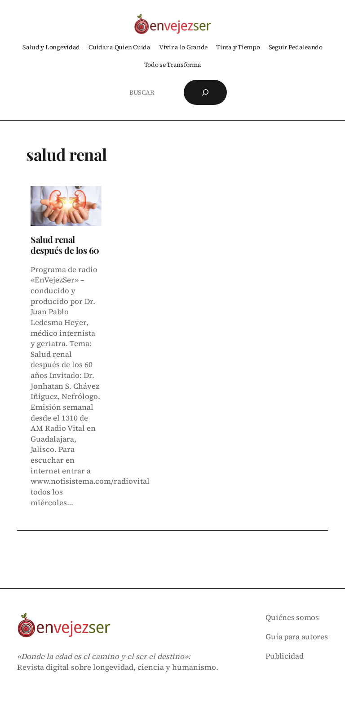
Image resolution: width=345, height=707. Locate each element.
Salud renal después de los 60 (65, 245)
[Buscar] (205, 92)
